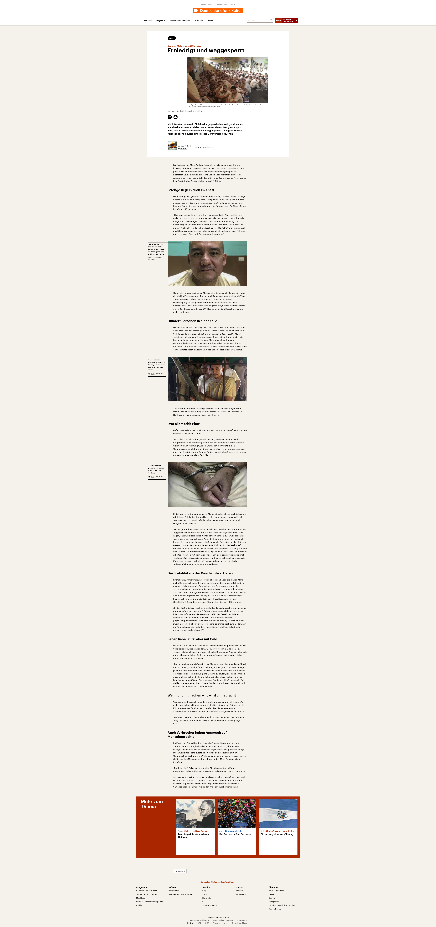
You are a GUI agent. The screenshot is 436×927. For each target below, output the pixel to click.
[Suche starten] (271, 20)
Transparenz (274, 901)
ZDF (207, 923)
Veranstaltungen (209, 905)
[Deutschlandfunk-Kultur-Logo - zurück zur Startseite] (218, 10)
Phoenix (216, 923)
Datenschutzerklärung (199, 920)
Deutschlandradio (276, 891)
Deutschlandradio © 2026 (218, 917)
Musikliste (198, 21)
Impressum (242, 920)
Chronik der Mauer (240, 923)
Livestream (174, 891)
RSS (204, 901)
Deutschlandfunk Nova (226, 4)
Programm (160, 21)
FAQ (204, 891)
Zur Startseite (180, 871)
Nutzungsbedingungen (223, 920)
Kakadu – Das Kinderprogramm (149, 901)
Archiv (210, 21)
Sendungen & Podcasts (180, 21)
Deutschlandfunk (207, 4)
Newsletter (207, 898)
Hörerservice (240, 891)
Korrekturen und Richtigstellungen (283, 905)
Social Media (240, 894)
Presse (271, 894)
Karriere (272, 898)
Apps (204, 894)
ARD (199, 923)
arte (225, 923)
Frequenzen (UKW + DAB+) (180, 894)
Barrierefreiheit (275, 909)
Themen (146, 21)
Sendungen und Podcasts (147, 894)
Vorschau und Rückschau (147, 891)
